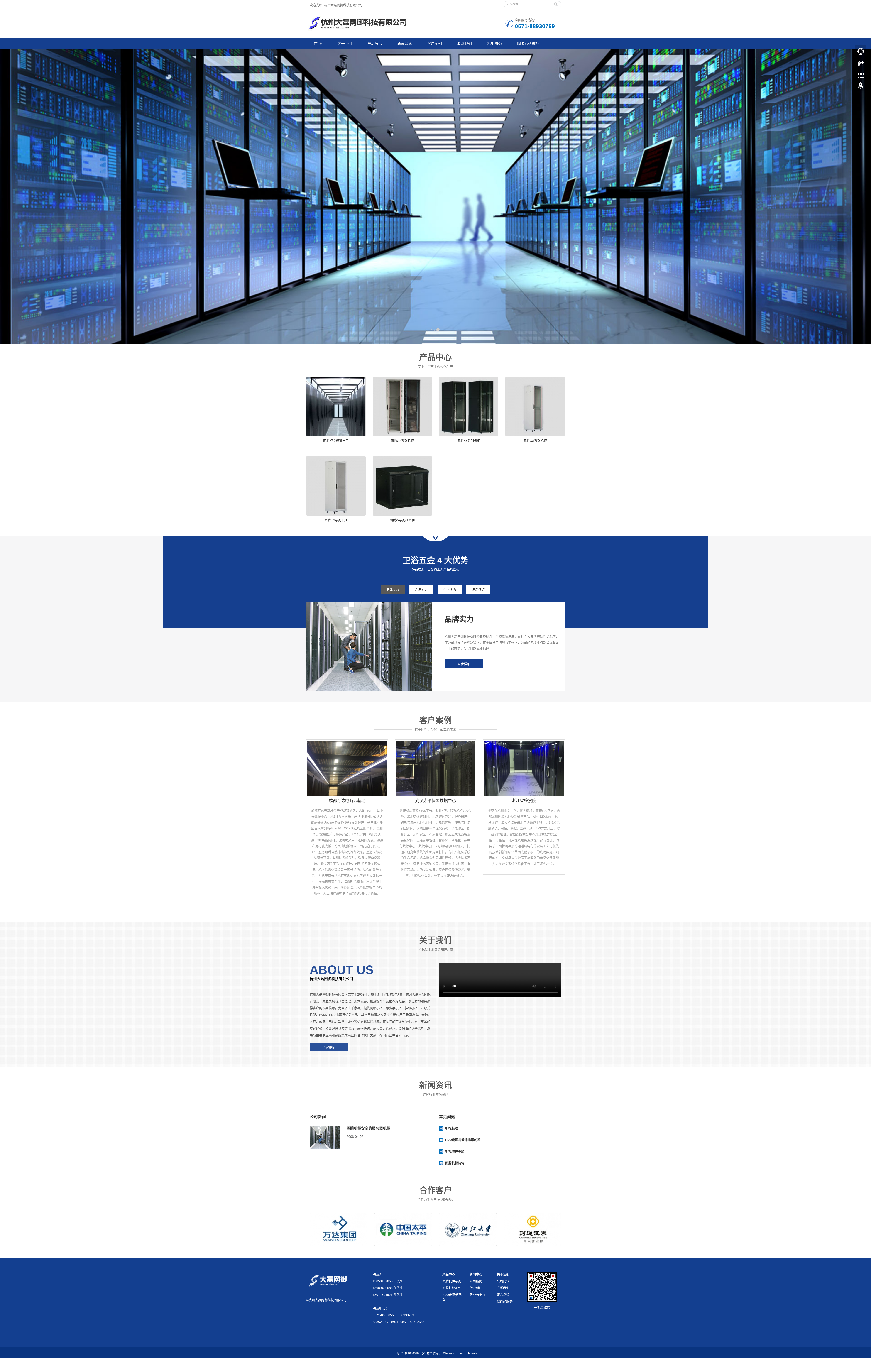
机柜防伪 (494, 44)
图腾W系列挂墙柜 (402, 520)
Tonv (460, 1353)
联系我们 (464, 44)
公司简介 (503, 1281)
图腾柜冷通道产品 (336, 441)
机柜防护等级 (454, 1151)
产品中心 (448, 1274)
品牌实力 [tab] (392, 590)
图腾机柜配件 (451, 1288)
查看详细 (464, 664)
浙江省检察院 (524, 800)
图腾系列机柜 (528, 44)
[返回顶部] (860, 87)
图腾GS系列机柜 (535, 441)
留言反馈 (503, 1295)
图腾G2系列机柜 (402, 441)
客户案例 (434, 44)
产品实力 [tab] (421, 590)
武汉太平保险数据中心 (435, 800)
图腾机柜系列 (451, 1281)
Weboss (448, 1353)
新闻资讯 (404, 44)
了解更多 (329, 1047)
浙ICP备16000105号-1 (411, 1353)
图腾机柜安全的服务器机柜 (368, 1128)
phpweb (472, 1353)
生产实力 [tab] (449, 590)
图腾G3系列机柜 (336, 520)
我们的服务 (505, 1301)
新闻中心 (476, 1274)
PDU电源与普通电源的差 (462, 1140)
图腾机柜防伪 (454, 1163)
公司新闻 (476, 1281)
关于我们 (345, 44)
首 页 (318, 44)
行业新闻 (476, 1288)
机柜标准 (451, 1128)
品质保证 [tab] (478, 590)
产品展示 (374, 44)
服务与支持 (477, 1295)
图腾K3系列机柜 (468, 441)
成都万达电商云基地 (347, 800)
